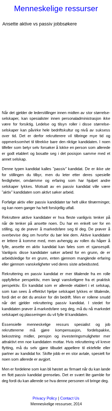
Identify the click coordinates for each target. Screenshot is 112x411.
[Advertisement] (44, 67)
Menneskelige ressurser (56, 8)
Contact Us (69, 398)
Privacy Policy (45, 398)
